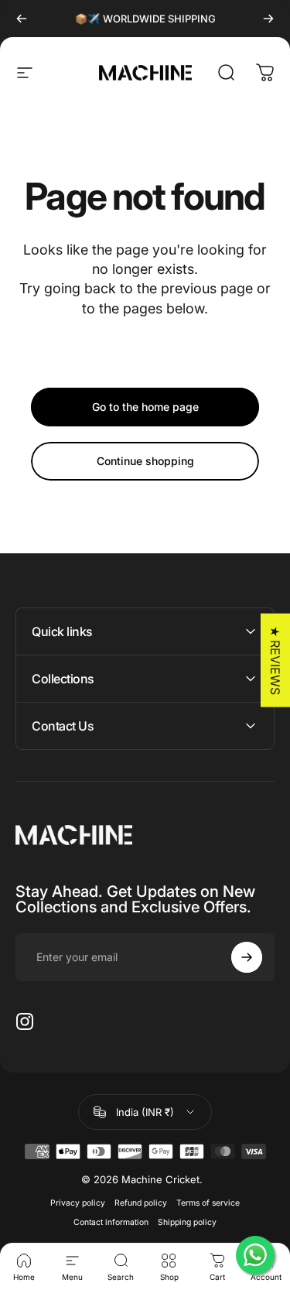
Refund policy (140, 1203)
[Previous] (22, 18)
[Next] (268, 18)
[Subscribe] (246, 957)
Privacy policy (77, 1203)
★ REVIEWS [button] (275, 659)
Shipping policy (187, 1222)
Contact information (110, 1222)
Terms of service (208, 1203)
